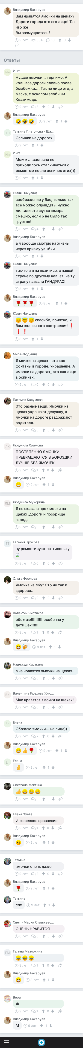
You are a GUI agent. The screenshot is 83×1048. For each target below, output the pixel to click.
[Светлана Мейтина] (8, 786)
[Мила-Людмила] (8, 355)
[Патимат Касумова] (8, 401)
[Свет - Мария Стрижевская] (8, 923)
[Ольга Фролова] (8, 580)
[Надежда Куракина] (8, 665)
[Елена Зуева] (8, 815)
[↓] (69, 40)
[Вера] (8, 998)
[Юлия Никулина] (8, 194)
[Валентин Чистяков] (8, 614)
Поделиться (17, 44)
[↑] (60, 40)
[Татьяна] (8, 861)
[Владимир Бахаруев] (8, 11)
